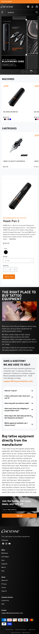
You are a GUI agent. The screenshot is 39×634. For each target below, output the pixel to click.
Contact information (20, 629)
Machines (5, 553)
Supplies (5, 564)
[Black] (6, 252)
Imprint (4, 591)
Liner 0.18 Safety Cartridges (14, 161)
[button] (2, 12)
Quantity (5, 265)
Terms (4, 587)
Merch (4, 567)
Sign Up (19, 515)
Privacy (4, 584)
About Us (5, 580)
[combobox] (22, 12)
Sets (3, 560)
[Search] (36, 12)
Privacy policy (9, 629)
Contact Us (5, 600)
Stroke (5, 256)
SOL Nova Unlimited (10, 112)
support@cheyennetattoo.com (18, 381)
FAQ (3, 604)
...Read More (12, 239)
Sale (3, 571)
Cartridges (5, 556)
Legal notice (31, 629)
